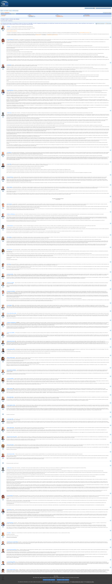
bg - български (85, 8)
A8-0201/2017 (87, 32)
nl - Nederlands (102, 8)
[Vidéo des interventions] (3, 30)
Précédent (6, 10)
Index (2, 10)
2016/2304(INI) (82, 32)
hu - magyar (100, 8)
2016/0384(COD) (6, 12)
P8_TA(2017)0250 (87, 15)
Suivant (10, 10)
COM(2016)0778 (38, 34)
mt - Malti (101, 8)
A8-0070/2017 (3, 15)
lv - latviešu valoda (98, 8)
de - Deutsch (89, 8)
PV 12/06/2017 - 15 (31, 15)
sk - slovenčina (107, 8)
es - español (86, 8)
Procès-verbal (109, 23)
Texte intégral (16, 10)
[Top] (110, 37)
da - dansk (88, 8)
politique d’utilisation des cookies (77, 581)
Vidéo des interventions (100, 23)
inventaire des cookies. (90, 581)
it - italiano (97, 8)
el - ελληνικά (91, 8)
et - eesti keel (90, 8)
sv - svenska (110, 8)
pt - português (105, 8)
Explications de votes (60, 16)
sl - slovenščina (108, 8)
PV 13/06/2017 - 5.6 (59, 15)
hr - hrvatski (96, 8)
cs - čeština (87, 8)
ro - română (106, 8)
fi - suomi (109, 8)
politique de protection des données (63, 581)
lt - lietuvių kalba (99, 8)
